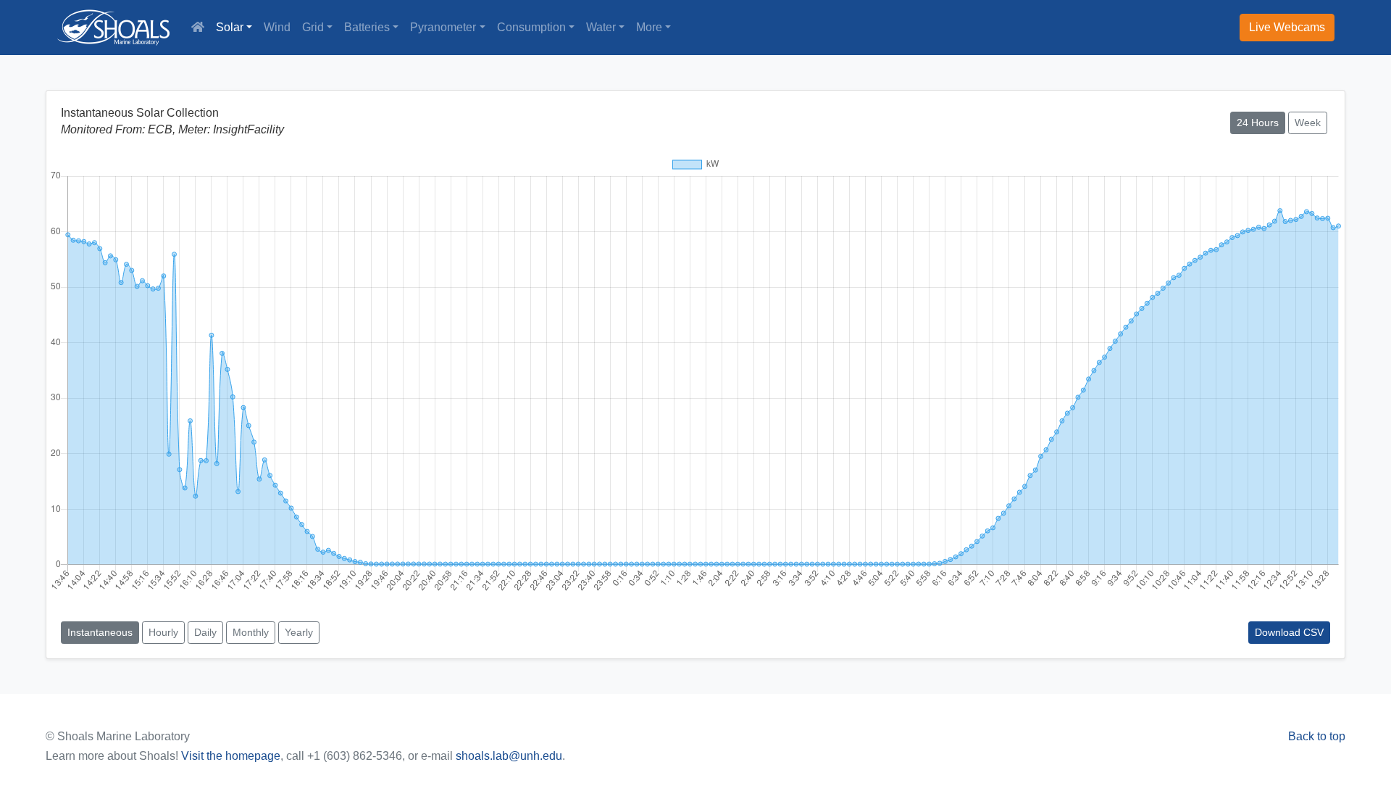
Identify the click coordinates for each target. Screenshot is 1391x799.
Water (601, 27)
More (649, 27)
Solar (229, 27)
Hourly (163, 632)
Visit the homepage (230, 756)
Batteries (367, 27)
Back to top (1316, 736)
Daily (205, 632)
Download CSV (1289, 632)
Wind (277, 27)
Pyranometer (443, 27)
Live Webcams (1287, 27)
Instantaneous (100, 632)
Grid (313, 27)
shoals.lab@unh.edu (509, 756)
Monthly (251, 632)
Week (1308, 122)
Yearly (299, 632)
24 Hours (1258, 122)
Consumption (531, 27)
